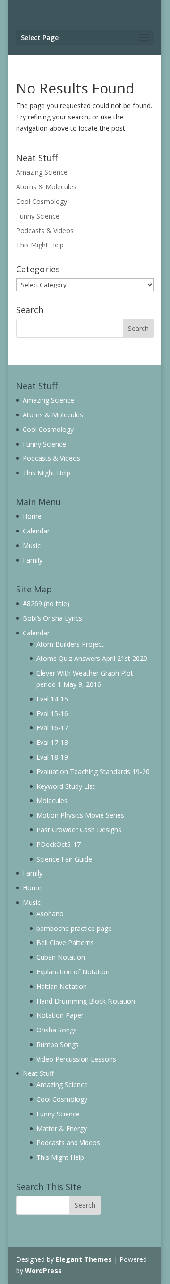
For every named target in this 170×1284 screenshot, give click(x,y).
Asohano (50, 913)
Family (32, 560)
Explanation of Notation (73, 971)
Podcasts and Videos (68, 1142)
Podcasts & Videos (45, 230)
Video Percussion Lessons (76, 1059)
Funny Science (38, 215)
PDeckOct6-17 (58, 844)
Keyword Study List (65, 786)
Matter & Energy (61, 1128)
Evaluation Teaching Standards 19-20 (93, 771)
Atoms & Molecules (46, 186)
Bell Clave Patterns (65, 942)
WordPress (43, 1270)
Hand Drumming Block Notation (85, 1001)
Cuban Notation (60, 957)
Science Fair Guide (64, 858)
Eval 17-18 (52, 742)
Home (32, 516)
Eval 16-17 (52, 727)
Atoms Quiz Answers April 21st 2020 (91, 658)
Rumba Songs (57, 1044)
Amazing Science (42, 172)
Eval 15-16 (52, 713)
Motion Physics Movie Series (80, 815)
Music (32, 545)
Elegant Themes (84, 1259)
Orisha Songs (56, 1029)
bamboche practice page (74, 928)
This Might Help (40, 244)
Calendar (36, 530)
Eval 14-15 (52, 698)
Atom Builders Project (70, 644)
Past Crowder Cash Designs (78, 829)
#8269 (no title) (46, 603)
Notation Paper (60, 1015)
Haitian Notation (61, 986)
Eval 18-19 (52, 756)
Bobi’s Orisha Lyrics (52, 618)
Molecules (52, 800)
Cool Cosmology (41, 201)
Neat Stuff (38, 1073)
